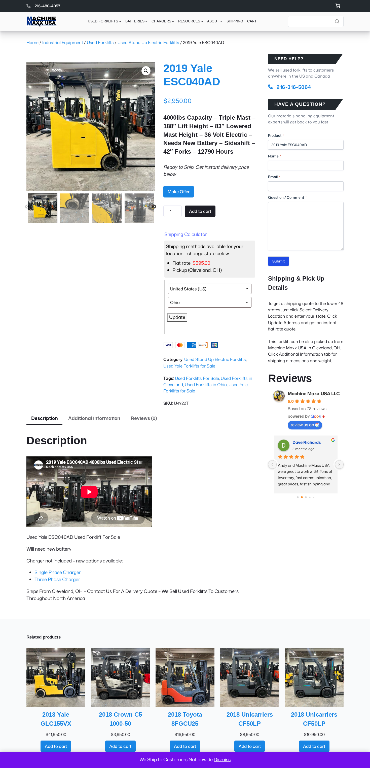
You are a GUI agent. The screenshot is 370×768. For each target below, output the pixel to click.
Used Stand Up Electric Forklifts (148, 42)
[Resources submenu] (202, 21)
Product (276, 135)
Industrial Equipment (62, 42)
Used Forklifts (100, 42)
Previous (27, 206)
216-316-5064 (294, 86)
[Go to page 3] (310, 497)
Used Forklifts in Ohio (206, 384)
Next (154, 206)
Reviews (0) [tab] (144, 418)
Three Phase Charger (57, 579)
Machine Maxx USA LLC (314, 393)
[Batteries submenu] (146, 21)
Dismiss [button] (222, 759)
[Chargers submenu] (173, 21)
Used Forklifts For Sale (197, 378)
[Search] (337, 21)
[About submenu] (221, 21)
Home (32, 42)
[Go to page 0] (297, 497)
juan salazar (304, 442)
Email (274, 176)
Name (274, 156)
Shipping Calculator (185, 234)
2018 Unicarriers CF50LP (250, 719)
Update (177, 317)
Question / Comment (287, 197)
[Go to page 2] (306, 497)
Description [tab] (44, 418)
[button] (146, 70)
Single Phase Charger (57, 572)
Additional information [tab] (94, 418)
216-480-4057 (47, 6)
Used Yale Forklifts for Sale (189, 366)
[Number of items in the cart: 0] (338, 6)
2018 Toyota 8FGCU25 (185, 719)
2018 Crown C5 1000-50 (120, 719)
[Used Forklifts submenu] (120, 21)
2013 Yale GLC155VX (56, 719)
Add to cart (200, 211)
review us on (302, 424)
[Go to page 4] (313, 497)
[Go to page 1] (302, 497)
